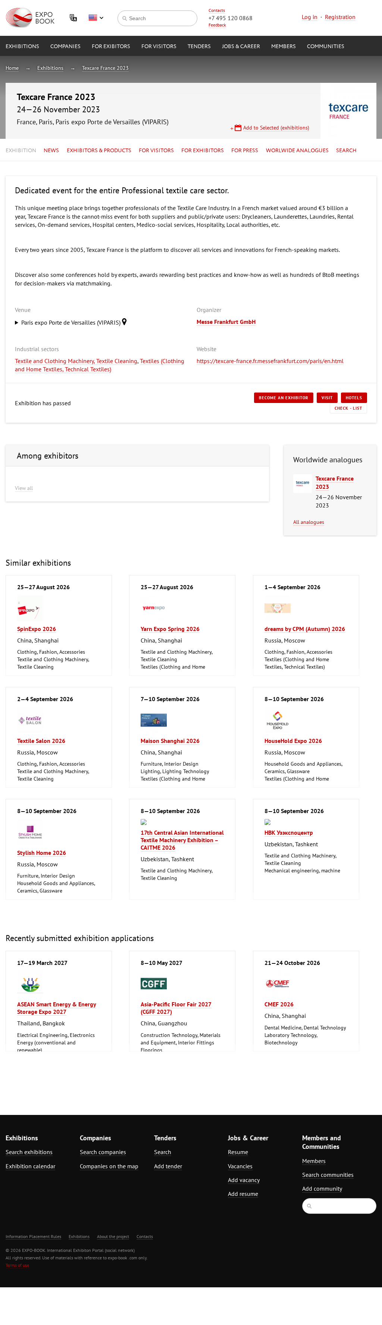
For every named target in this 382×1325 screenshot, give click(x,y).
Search (346, 150)
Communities (325, 46)
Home (12, 68)
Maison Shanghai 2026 (170, 740)
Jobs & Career (241, 46)
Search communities (328, 1174)
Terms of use (17, 1265)
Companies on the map (109, 1166)
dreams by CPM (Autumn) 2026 (304, 628)
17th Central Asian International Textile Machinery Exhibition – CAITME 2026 (182, 840)
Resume (238, 1152)
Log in (309, 17)
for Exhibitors (202, 150)
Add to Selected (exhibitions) (276, 127)
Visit (327, 397)
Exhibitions (22, 46)
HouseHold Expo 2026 (293, 740)
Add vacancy (244, 1180)
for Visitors (158, 46)
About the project (113, 1236)
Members (283, 46)
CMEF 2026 (279, 1004)
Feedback (217, 25)
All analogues (308, 522)
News (51, 150)
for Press (244, 150)
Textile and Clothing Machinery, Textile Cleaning (76, 361)
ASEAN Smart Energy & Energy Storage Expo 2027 (56, 1007)
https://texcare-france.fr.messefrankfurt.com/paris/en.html (270, 361)
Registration (340, 17)
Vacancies (240, 1166)
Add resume (243, 1193)
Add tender (168, 1166)
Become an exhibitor (284, 397)
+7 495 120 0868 (231, 18)
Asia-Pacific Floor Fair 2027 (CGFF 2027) (176, 1007)
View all (24, 488)
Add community (322, 1188)
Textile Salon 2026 (41, 740)
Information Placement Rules (33, 1236)
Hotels (354, 397)
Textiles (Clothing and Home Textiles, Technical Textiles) (99, 365)
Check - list (348, 408)
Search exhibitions (29, 1152)
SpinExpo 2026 (36, 628)
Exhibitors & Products (99, 150)
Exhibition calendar (30, 1166)
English (96, 18)
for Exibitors (111, 46)
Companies (65, 46)
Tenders (199, 46)
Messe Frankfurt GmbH (226, 321)
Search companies (103, 1152)
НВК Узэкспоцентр (288, 832)
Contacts (217, 10)
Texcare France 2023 (105, 68)
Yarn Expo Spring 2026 (170, 628)
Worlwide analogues (297, 150)
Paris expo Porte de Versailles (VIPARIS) (71, 322)
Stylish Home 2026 (41, 852)
